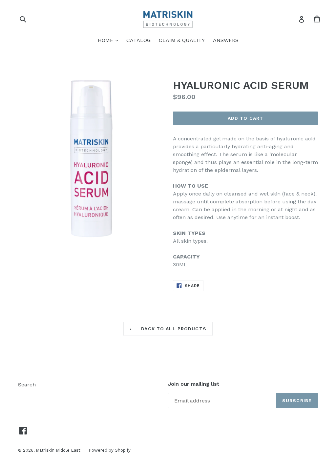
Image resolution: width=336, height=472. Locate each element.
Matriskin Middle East (58, 450)
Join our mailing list (194, 384)
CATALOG (138, 40)
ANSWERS (226, 40)
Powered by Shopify (110, 450)
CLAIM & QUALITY (182, 40)
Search (27, 384)
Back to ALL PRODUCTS (172, 328)
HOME (109, 40)
